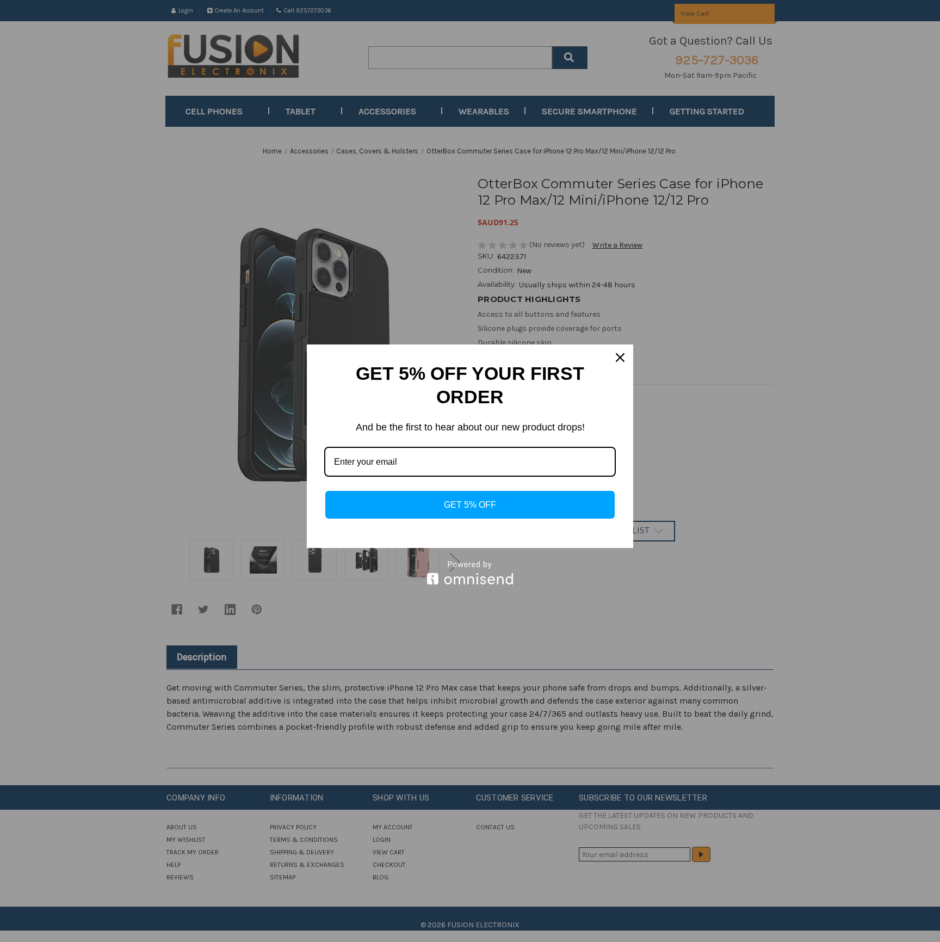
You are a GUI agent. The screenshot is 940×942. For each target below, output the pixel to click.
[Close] (620, 357)
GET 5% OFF (470, 504)
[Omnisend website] (470, 573)
